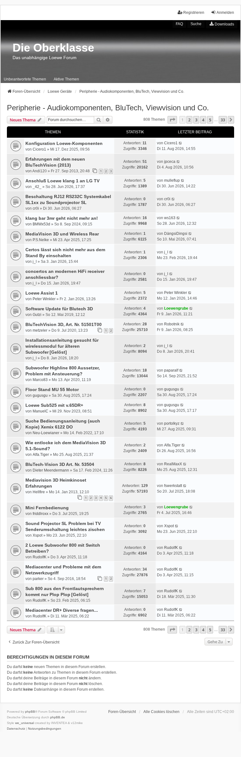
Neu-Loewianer (46, 433)
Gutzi (37, 314)
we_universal (24, 723)
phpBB (30, 711)
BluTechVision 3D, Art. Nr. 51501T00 (63, 324)
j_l (35, 261)
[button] (172, 120)
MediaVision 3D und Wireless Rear (62, 233)
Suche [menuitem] (195, 24)
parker (38, 579)
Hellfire (39, 492)
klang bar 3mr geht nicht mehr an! (61, 218)
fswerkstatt (173, 485)
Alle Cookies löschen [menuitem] (161, 712)
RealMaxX (173, 464)
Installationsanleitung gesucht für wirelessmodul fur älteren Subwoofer (62, 346)
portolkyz (171, 423)
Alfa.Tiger (41, 454)
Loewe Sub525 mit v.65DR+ (54, 405)
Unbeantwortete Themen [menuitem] (25, 79)
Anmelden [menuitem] (225, 12)
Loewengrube (176, 308)
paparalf (171, 370)
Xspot (37, 535)
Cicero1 (39, 149)
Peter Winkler (44, 299)
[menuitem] (221, 24)
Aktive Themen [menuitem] (66, 79)
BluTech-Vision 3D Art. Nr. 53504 (59, 464)
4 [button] (203, 120)
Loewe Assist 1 (41, 293)
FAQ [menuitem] (179, 24)
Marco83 (40, 380)
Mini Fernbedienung (47, 507)
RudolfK (39, 557)
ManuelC (40, 411)
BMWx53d (41, 224)
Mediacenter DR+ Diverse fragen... (61, 610)
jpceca (169, 161)
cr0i (36, 208)
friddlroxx (40, 513)
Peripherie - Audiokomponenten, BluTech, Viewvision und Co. (108, 107)
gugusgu (40, 395)
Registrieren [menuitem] (193, 12)
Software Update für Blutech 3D (59, 308)
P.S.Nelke (41, 240)
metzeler (40, 330)
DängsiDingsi (175, 233)
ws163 (169, 218)
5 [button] (210, 120)
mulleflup (172, 180)
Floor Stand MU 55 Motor (52, 389)
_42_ (37, 187)
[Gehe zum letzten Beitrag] (181, 143)
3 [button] (196, 120)
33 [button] (223, 120)
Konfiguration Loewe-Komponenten (64, 143)
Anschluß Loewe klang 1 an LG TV (62, 180)
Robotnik (171, 324)
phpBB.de (57, 717)
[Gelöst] (58, 352)
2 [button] (189, 120)
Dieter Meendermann (51, 470)
